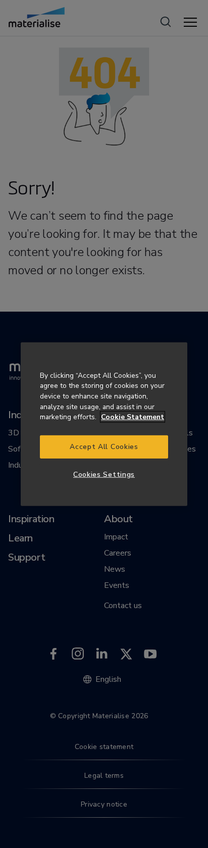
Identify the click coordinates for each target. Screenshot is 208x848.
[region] (104, 424)
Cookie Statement (132, 417)
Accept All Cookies (104, 447)
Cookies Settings (104, 474)
